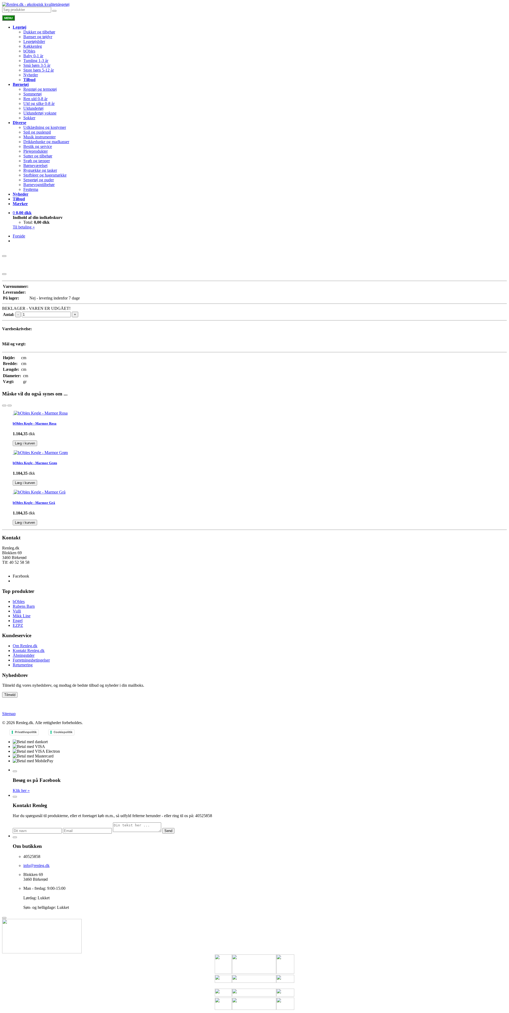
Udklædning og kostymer (44, 127)
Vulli (17, 611)
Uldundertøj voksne (39, 113)
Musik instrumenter (39, 137)
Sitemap (9, 713)
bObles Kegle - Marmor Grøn (35, 463)
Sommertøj (32, 94)
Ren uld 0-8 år (35, 98)
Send (168, 831)
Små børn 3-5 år (36, 65)
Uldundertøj (33, 108)
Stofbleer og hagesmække (45, 175)
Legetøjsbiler (34, 41)
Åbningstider (23, 655)
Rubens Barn (24, 606)
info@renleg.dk (15, 567)
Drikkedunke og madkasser (46, 141)
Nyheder (30, 75)
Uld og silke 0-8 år (39, 103)
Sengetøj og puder (38, 180)
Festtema (30, 189)
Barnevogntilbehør (39, 184)
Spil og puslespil (37, 132)
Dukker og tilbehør (39, 32)
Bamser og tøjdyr (37, 36)
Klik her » (21, 790)
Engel (18, 620)
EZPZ (18, 625)
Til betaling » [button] (24, 227)
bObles (29, 51)
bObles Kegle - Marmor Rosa (34, 423)
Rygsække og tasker (40, 170)
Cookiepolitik (63, 732)
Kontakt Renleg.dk (29, 650)
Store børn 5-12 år (38, 70)
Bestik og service (37, 146)
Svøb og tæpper (36, 160)
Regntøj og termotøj (40, 89)
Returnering (23, 665)
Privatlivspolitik (26, 732)
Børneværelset (35, 165)
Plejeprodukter (35, 151)
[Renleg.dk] (35, 4)
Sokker (29, 118)
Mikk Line (21, 616)
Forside (19, 236)
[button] (22, 212)
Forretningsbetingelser (31, 660)
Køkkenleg (32, 46)
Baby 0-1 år (33, 56)
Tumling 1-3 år (35, 60)
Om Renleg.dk (25, 646)
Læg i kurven (25, 443)
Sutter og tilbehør (37, 156)
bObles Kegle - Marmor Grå (34, 503)
